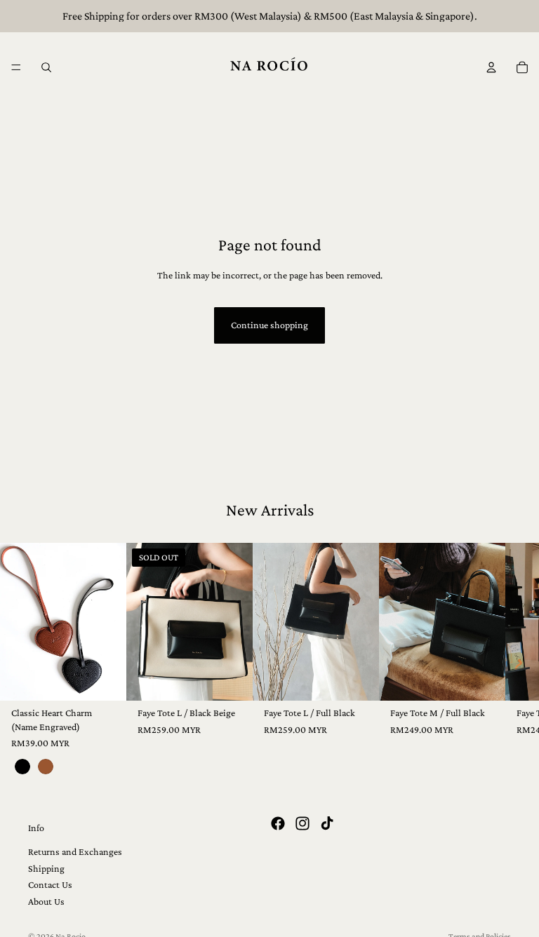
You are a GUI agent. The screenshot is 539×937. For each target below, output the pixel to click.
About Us (46, 901)
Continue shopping (269, 324)
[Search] (46, 67)
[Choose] (104, 679)
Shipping (46, 868)
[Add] (357, 679)
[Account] (491, 67)
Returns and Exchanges (75, 852)
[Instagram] (302, 823)
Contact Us (50, 884)
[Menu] (16, 67)
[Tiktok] (327, 823)
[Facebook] (278, 823)
